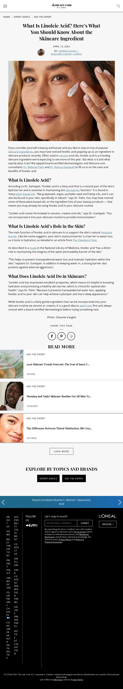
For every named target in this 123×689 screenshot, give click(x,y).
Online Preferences (16, 616)
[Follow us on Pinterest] (34, 526)
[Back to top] (115, 681)
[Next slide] (120, 502)
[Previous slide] (3, 502)
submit (85, 523)
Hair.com (16, 562)
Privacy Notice (65, 539)
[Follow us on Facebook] (30, 526)
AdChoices (58, 679)
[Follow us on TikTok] (32, 526)
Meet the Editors (8, 547)
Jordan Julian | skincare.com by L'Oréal (66, 52)
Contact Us (16, 549)
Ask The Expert (43, 16)
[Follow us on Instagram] (36, 526)
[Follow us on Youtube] (27, 526)
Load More (61, 451)
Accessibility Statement (16, 528)
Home (6, 16)
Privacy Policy (77, 679)
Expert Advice (22, 16)
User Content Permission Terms (16, 586)
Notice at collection (16, 642)
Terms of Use (8, 582)
